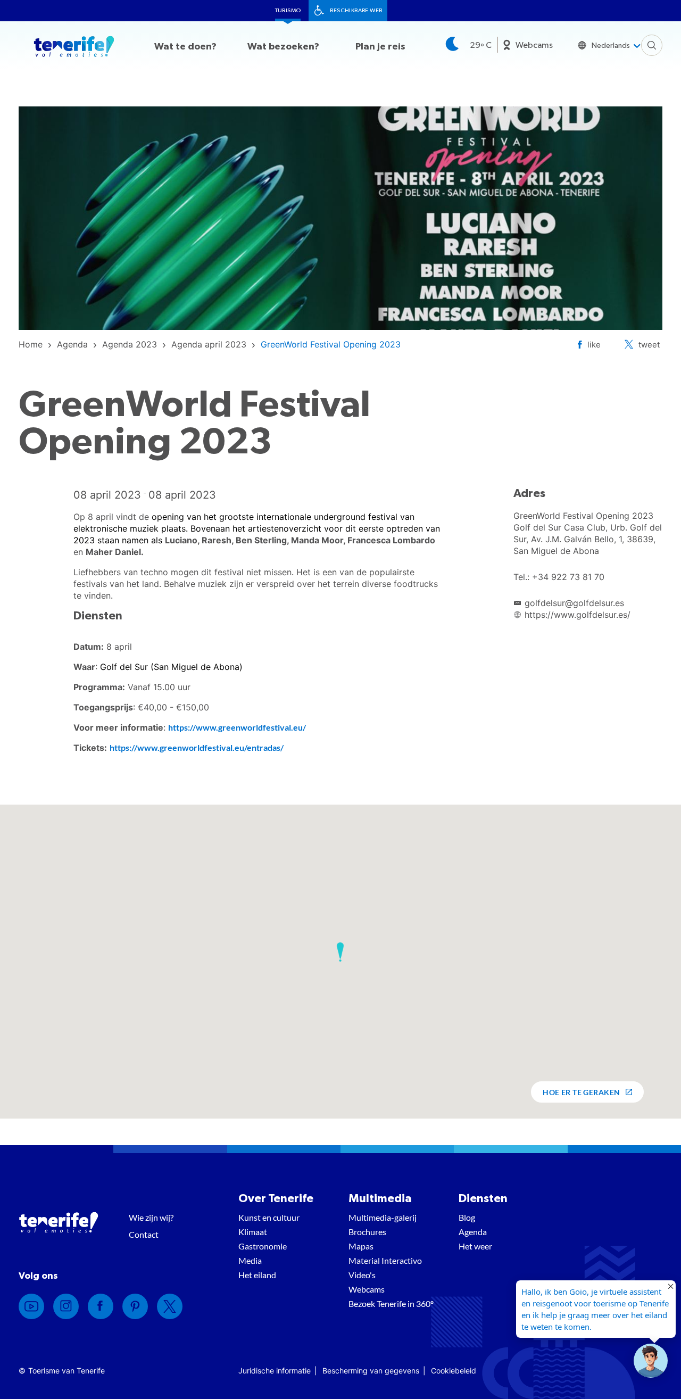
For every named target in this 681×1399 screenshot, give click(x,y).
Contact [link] (144, 1234)
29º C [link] (481, 45)
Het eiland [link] (257, 1275)
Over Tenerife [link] (275, 1198)
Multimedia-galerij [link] (382, 1217)
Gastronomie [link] (262, 1246)
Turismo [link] (288, 10)
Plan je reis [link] (380, 47)
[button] (340, 952)
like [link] (594, 345)
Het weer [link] (475, 1246)
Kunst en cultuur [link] (269, 1217)
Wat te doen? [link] (185, 47)
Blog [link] (467, 1217)
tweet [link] (649, 345)
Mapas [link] (360, 1246)
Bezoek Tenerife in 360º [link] (391, 1303)
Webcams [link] (534, 45)
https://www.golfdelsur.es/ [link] (577, 614)
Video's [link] (362, 1275)
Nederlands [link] (611, 45)
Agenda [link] (473, 1232)
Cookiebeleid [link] (453, 1370)
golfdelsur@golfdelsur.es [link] (574, 603)
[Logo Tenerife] (74, 48)
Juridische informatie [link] (274, 1370)
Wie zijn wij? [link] (151, 1217)
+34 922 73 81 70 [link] (568, 577)
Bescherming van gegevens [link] (370, 1370)
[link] (31, 344)
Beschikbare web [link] (356, 10)
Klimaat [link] (252, 1232)
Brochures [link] (367, 1232)
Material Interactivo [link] (385, 1260)
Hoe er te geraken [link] (581, 1092)
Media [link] (250, 1260)
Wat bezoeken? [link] (283, 47)
